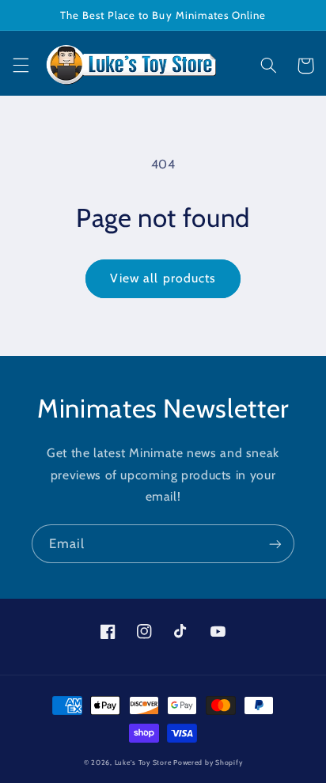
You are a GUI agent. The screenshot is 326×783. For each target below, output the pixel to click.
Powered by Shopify (207, 762)
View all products (163, 278)
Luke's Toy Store (143, 762)
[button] (20, 65)
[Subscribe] (275, 543)
